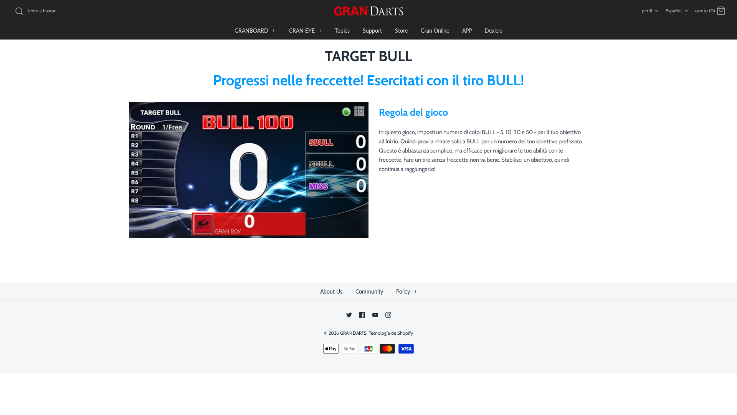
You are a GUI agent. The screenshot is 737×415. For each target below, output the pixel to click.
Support (372, 30)
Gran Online (435, 30)
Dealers (493, 30)
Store (401, 30)
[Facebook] (362, 315)
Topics (342, 30)
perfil (647, 10)
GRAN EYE (305, 30)
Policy (406, 291)
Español (674, 10)
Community (369, 291)
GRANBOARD (255, 30)
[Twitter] (349, 315)
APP (467, 30)
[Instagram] (388, 315)
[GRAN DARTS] (368, 11)
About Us (331, 291)
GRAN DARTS (353, 333)
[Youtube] (375, 315)
